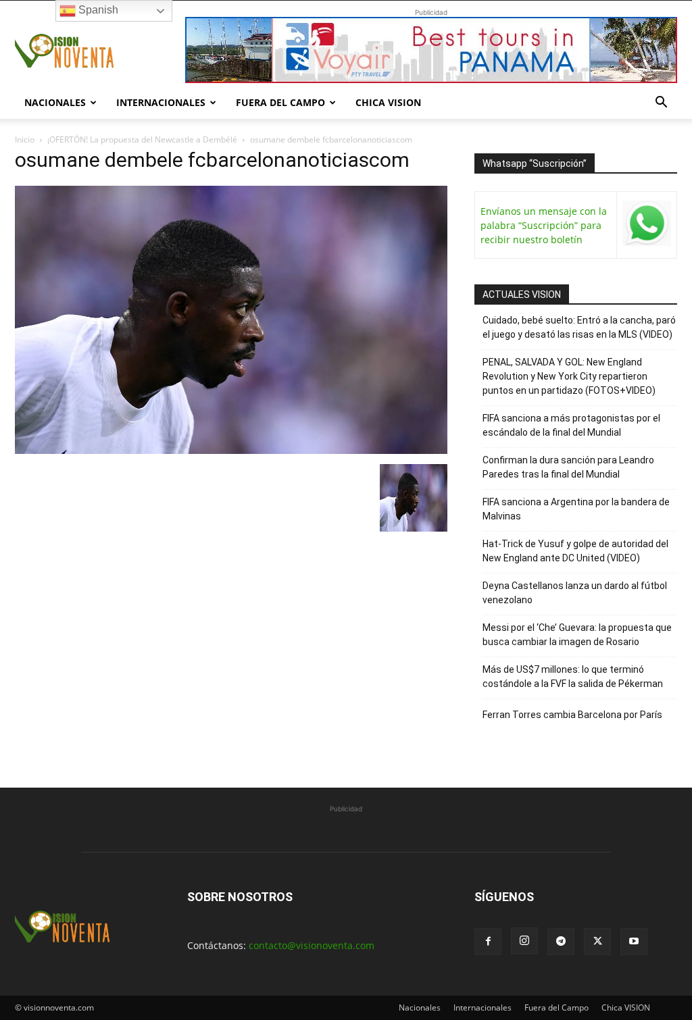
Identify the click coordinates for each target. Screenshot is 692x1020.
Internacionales (160, 102)
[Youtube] (633, 941)
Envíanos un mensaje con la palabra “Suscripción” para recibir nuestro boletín (543, 225)
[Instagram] (524, 940)
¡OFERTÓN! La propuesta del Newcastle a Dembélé (142, 139)
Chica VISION (388, 102)
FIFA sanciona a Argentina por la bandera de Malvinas (576, 508)
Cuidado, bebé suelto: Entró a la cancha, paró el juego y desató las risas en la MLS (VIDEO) (579, 327)
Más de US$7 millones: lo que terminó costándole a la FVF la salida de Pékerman (573, 676)
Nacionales (55, 102)
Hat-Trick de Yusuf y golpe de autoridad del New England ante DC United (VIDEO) (575, 550)
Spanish (97, 10)
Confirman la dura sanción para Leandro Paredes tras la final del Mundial (568, 467)
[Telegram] (560, 941)
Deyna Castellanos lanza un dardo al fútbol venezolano (575, 592)
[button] (661, 103)
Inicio (24, 139)
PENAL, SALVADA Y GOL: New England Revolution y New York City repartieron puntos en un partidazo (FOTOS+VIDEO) (569, 376)
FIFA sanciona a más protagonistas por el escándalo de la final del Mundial (571, 425)
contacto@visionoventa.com (311, 945)
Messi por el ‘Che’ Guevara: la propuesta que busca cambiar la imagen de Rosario (577, 634)
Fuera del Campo (280, 102)
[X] (597, 941)
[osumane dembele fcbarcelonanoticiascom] (231, 450)
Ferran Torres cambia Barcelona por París (572, 714)
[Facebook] (487, 941)
